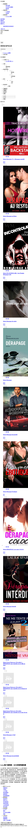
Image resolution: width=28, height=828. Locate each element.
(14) (9, 61)
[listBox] (14, 101)
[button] (14, 9)
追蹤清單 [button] (5, 26)
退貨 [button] (8, 26)
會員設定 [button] (11, 26)
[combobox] (14, 46)
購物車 (2, 20)
